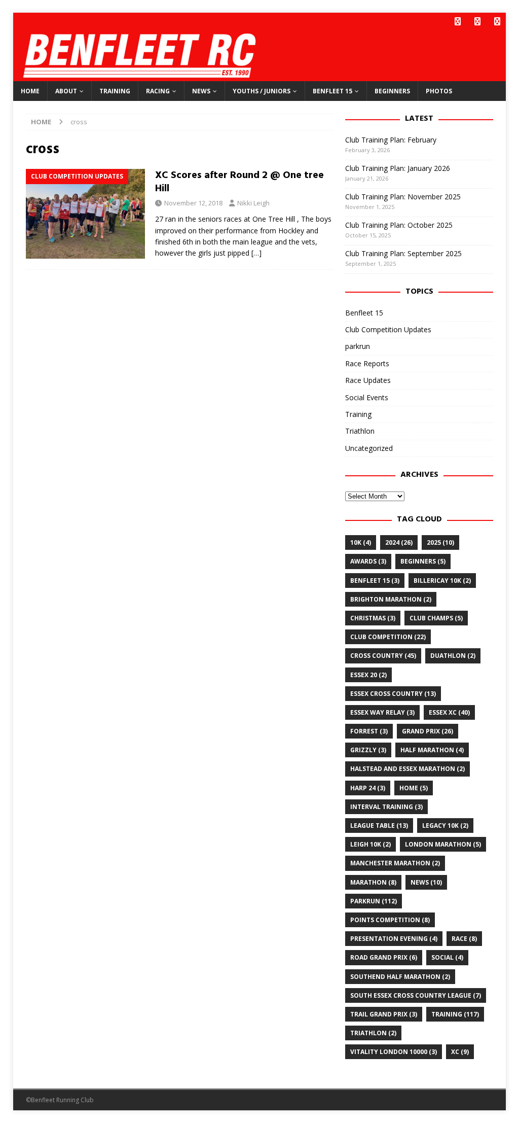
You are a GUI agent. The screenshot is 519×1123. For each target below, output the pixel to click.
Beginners (392, 91)
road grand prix (383, 957)
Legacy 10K (445, 825)
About (66, 91)
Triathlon (360, 431)
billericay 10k (442, 580)
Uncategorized (369, 448)
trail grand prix (383, 1014)
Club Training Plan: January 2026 (397, 168)
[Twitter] (477, 21)
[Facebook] (457, 21)
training (455, 1014)
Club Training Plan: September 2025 (403, 253)
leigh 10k (370, 844)
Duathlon (452, 655)
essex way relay (382, 712)
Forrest (369, 731)
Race (464, 938)
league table (379, 825)
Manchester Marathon (395, 863)
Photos (439, 91)
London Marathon (443, 844)
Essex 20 (368, 675)
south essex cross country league (415, 995)
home (413, 788)
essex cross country (393, 693)
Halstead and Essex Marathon (407, 768)
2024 (399, 542)
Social (447, 957)
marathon (373, 882)
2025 (440, 542)
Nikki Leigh (253, 202)
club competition (388, 637)
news (426, 882)
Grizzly (368, 750)
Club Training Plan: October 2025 (399, 225)
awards (368, 561)
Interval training (386, 806)
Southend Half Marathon (400, 976)
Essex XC (449, 712)
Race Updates (368, 380)
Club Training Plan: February (390, 140)
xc (460, 1051)
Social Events (366, 397)
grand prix (427, 731)
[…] (256, 253)
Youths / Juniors (261, 91)
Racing (158, 91)
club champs (436, 618)
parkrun (357, 346)
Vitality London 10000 (393, 1051)
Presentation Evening (393, 938)
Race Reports (367, 363)
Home (30, 91)
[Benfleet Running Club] (142, 75)
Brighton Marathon (390, 599)
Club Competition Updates (388, 329)
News (201, 91)
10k (360, 542)
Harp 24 (367, 788)
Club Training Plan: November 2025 (403, 196)
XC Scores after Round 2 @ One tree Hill (239, 182)
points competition (390, 920)
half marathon (432, 750)
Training (114, 91)
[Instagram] (497, 21)
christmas (372, 618)
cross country (383, 655)
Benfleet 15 (332, 91)
